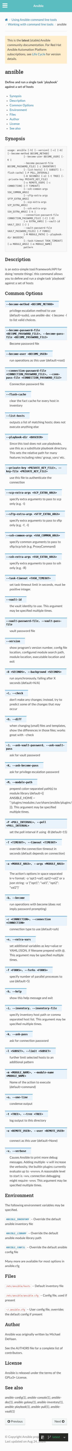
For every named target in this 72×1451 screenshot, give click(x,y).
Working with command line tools (30, 24)
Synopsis (16, 96)
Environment (18, 110)
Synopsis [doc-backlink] (15, 138)
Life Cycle (38, 54)
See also (15, 128)
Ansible (38, 6)
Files (13, 114)
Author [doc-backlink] (12, 1324)
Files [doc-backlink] (10, 1276)
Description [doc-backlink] (18, 259)
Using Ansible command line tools (34, 19)
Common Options (22, 105)
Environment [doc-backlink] (19, 1195)
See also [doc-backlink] (14, 1388)
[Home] (6, 19)
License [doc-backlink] (13, 1363)
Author (14, 119)
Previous (16, 1421)
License (15, 123)
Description (17, 100)
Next (58, 1421)
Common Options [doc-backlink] (24, 293)
